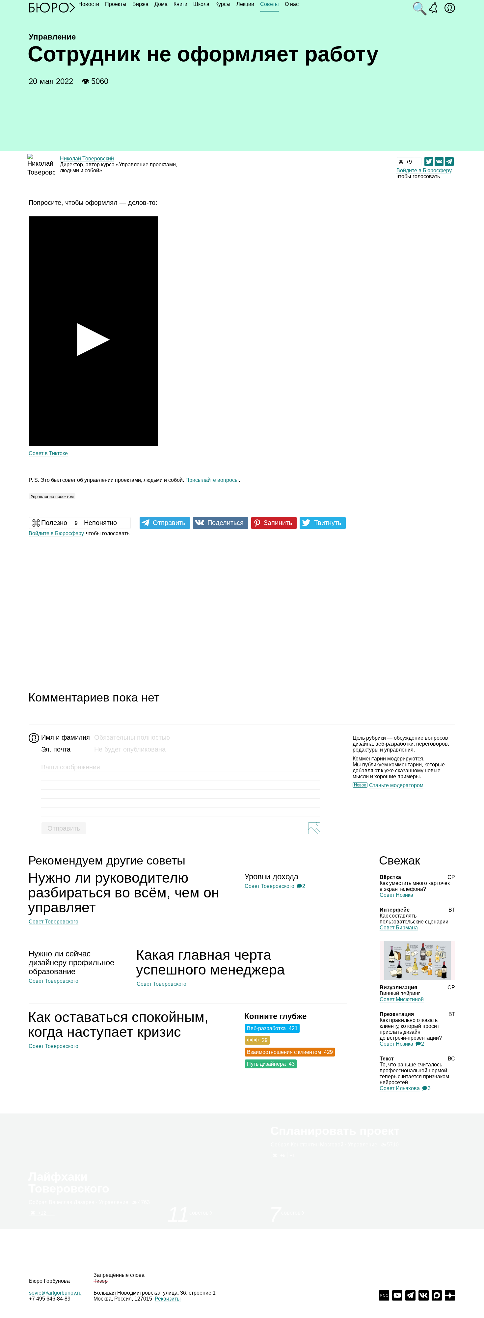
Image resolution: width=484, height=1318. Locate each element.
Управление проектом (52, 496)
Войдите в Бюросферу (423, 170)
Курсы (222, 4)
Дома (161, 4)
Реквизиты (168, 1299)
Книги (180, 4)
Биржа (140, 4)
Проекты (115, 4)
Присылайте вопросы (212, 480)
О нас (292, 4)
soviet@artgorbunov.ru (55, 1293)
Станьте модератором (396, 785)
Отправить (63, 828)
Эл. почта (55, 749)
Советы (269, 4)
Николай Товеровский (87, 158)
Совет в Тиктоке (48, 453)
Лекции (245, 4)
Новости (88, 4)
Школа (201, 4)
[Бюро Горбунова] (52, 7)
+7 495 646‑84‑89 (49, 1299)
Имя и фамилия (64, 737)
